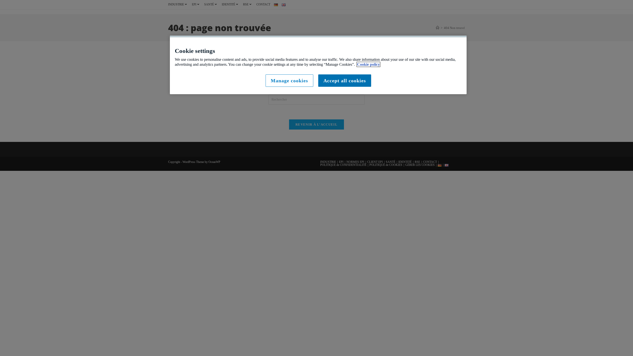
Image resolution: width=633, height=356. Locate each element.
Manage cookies (289, 80)
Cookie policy (368, 64)
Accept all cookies (344, 80)
